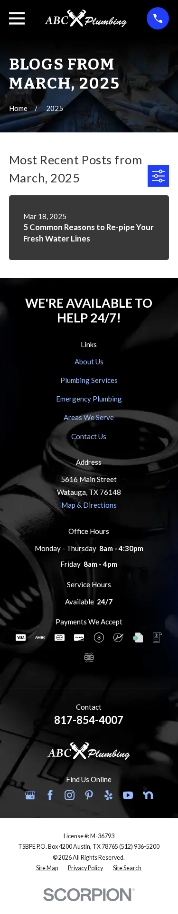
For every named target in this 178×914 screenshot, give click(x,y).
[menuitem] (47, 868)
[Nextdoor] (148, 795)
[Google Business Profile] (30, 795)
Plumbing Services (89, 380)
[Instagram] (70, 795)
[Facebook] (50, 795)
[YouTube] (128, 795)
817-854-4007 (88, 719)
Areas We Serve (89, 417)
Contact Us (88, 436)
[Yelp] (108, 795)
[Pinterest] (89, 795)
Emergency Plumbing (89, 398)
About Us (89, 361)
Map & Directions (89, 505)
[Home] (86, 18)
